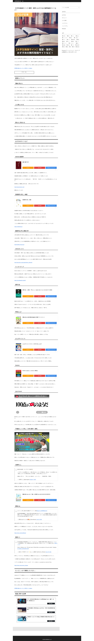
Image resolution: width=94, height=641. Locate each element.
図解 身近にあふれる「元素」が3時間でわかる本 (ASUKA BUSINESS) (36, 494)
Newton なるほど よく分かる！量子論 (30, 370)
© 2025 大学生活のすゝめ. (47, 639)
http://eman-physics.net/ (19, 187)
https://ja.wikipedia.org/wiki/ (20, 280)
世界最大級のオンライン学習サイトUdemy (23, 68)
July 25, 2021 (48, 551)
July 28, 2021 (39, 519)
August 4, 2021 (33, 479)
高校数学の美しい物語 (27, 199)
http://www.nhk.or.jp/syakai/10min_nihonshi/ (23, 262)
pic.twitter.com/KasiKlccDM (23, 548)
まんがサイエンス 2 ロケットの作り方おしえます (32, 343)
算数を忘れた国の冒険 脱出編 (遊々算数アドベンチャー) (33, 317)
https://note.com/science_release (21, 565)
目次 (23, 72)
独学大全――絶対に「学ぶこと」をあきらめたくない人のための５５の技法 (37, 289)
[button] (79, 7)
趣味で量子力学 (26, 162)
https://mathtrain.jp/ (18, 226)
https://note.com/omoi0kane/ (20, 532)
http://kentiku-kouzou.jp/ (19, 244)
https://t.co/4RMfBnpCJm (42, 510)
